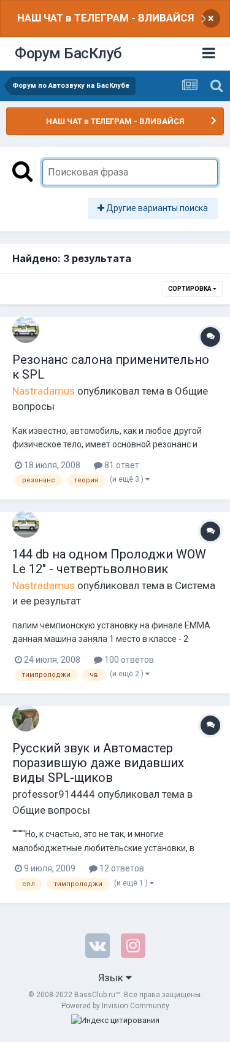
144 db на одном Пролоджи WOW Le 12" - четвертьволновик (109, 561)
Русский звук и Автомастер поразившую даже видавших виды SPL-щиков (98, 763)
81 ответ (120, 465)
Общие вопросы (51, 810)
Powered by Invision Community (115, 1005)
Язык (112, 977)
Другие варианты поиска (156, 208)
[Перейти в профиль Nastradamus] (25, 329)
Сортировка (190, 288)
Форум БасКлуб (68, 53)
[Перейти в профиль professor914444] (25, 717)
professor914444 (53, 794)
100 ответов (128, 660)
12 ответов (121, 868)
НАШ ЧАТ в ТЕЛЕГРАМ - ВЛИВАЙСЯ (105, 18)
